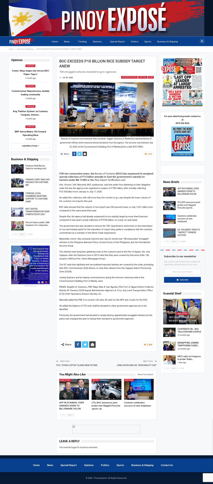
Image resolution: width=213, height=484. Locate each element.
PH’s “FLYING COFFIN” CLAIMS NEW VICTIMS (77, 365)
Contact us (167, 465)
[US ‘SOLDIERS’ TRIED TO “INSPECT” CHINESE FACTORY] (169, 233)
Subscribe (184, 280)
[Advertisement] (106, 163)
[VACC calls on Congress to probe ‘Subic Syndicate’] (169, 359)
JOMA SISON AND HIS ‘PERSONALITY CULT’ (136, 365)
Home (55, 41)
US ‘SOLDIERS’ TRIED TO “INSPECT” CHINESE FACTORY (189, 232)
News (67, 41)
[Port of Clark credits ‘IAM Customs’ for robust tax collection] (17, 225)
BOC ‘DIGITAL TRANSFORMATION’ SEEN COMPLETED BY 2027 (37, 211)
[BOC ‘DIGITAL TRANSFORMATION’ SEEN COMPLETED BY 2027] (17, 212)
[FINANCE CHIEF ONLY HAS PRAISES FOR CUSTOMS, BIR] (17, 182)
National (142, 77)
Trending (82, 41)
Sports (147, 41)
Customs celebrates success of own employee (187, 219)
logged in (75, 447)
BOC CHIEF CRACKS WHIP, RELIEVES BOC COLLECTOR (182, 319)
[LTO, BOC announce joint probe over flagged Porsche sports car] (106, 389)
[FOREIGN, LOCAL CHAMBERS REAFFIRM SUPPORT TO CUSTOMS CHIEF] (17, 196)
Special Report (117, 41)
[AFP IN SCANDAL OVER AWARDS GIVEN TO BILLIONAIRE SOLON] (74, 389)
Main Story (65, 380)
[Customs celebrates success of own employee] (139, 389)
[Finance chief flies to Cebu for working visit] (17, 169)
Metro (96, 380)
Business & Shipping (167, 41)
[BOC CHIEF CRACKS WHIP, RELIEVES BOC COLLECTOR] (182, 312)
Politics (135, 41)
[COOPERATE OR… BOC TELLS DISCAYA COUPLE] (169, 332)
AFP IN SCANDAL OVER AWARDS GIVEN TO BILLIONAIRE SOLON (188, 191)
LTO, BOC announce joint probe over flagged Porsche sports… (189, 205)
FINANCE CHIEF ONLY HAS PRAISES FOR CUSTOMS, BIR (38, 182)
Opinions (97, 41)
